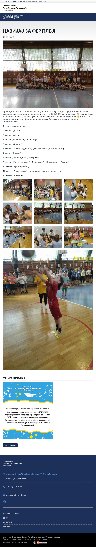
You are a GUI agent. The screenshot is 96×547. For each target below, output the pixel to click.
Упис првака (10, 445)
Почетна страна (11, 514)
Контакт (7, 527)
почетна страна (10, 1)
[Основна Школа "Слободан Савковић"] (15, 11)
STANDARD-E (24, 542)
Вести (6, 518)
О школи (7, 522)
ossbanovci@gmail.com (14, 19)
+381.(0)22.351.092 (12, 17)
